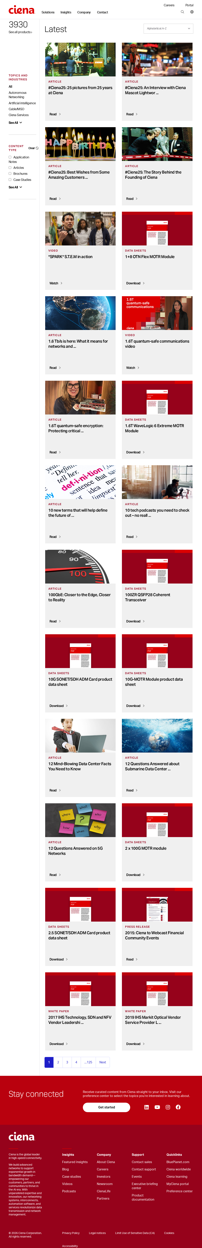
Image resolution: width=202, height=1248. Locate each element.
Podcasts (69, 1191)
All (10, 87)
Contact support (144, 1169)
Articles (18, 167)
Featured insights (75, 1162)
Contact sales (142, 1162)
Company (84, 12)
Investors (103, 1176)
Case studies (71, 1176)
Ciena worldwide (178, 1169)
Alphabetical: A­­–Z (156, 28)
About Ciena (106, 1162)
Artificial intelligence (22, 103)
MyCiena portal (177, 1184)
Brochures (20, 173)
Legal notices (97, 1233)
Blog (65, 1169)
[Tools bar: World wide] (191, 12)
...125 (88, 1062)
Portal (189, 5)
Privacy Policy (70, 1233)
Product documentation (143, 1197)
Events (137, 1176)
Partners (103, 1198)
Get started (106, 1107)
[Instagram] (168, 1107)
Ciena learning (176, 1176)
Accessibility (70, 1246)
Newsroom (105, 1184)
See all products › (20, 32)
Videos (67, 1184)
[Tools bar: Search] (182, 12)
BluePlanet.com (177, 1162)
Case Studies (22, 179)
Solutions (48, 12)
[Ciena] (22, 8)
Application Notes (19, 159)
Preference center (179, 1191)
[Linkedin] (146, 1107)
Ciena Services (18, 115)
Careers (169, 5)
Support (138, 1154)
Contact (102, 12)
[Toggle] (88, 1155)
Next (102, 1062)
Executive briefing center (145, 1186)
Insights (66, 12)
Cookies (169, 1233)
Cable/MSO (16, 109)
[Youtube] (157, 1107)
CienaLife (103, 1191)
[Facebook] (178, 1107)
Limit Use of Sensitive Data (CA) (135, 1233)
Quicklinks (174, 1154)
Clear (31, 148)
